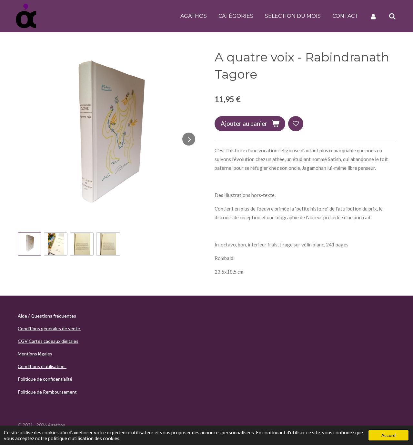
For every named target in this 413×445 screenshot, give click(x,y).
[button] (29, 244)
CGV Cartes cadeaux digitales (48, 341)
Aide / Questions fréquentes (47, 316)
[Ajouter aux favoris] (295, 123)
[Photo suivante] (188, 139)
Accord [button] (388, 435)
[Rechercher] (392, 16)
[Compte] (373, 16)
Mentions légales (35, 353)
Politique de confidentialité (45, 379)
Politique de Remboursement (47, 392)
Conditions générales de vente (49, 328)
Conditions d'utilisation (42, 366)
